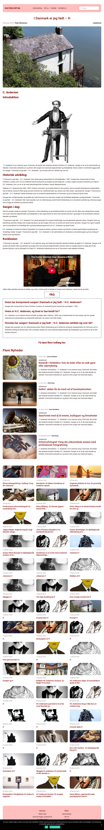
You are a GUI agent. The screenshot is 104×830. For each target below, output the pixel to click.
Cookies (53, 8)
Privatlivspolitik (54, 827)
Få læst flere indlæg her (52, 342)
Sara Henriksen (52, 356)
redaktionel (97, 23)
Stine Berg (51, 383)
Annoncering (37, 8)
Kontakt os (62, 8)
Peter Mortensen (21, 23)
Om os (46, 8)
